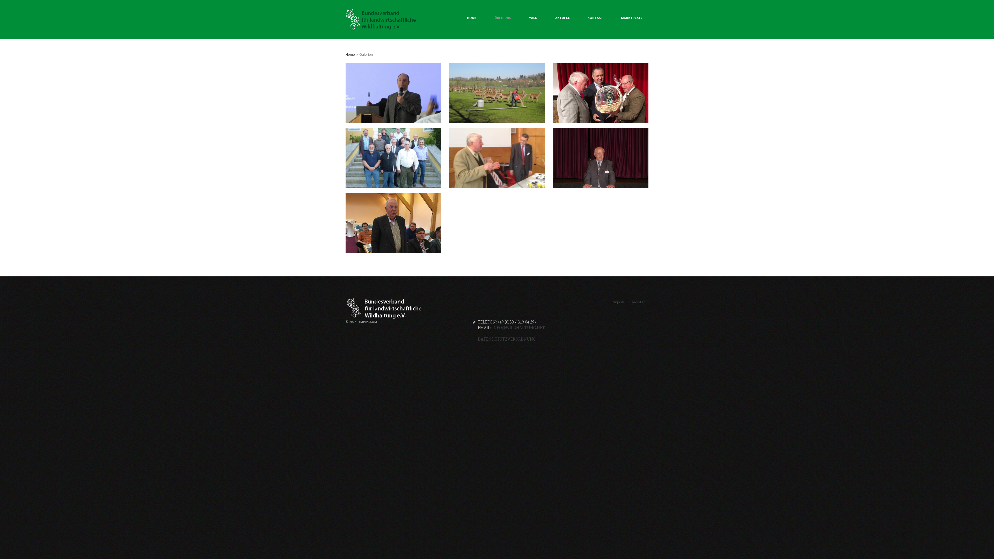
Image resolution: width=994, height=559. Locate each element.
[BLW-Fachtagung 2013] (497, 158)
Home (350, 54)
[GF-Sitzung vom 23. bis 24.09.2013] (393, 158)
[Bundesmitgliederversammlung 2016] (393, 223)
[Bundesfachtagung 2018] (393, 93)
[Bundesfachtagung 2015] (497, 93)
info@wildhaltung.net (518, 327)
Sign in (618, 302)
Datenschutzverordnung (507, 339)
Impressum (368, 322)
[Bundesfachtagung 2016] (600, 93)
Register (638, 302)
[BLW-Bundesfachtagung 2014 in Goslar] (600, 158)
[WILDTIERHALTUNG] (382, 20)
